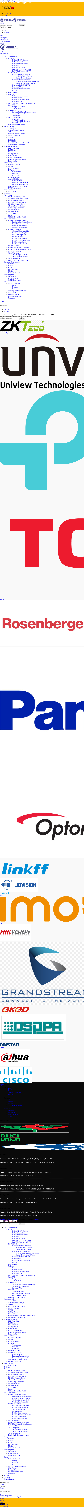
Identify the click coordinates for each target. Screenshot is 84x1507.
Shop (10, 1116)
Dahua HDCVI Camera (20, 60)
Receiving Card (13, 161)
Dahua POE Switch (18, 67)
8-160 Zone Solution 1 (19, 244)
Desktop (11, 264)
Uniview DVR (17, 98)
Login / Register (9, 1479)
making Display (13, 154)
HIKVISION (12, 73)
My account (12, 1112)
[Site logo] (6, 21)
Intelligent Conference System (22, 222)
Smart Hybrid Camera (23, 78)
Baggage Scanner (14, 294)
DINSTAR (15, 175)
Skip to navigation (6, 1)
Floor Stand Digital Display (17, 159)
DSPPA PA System (14, 229)
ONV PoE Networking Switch (18, 198)
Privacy (10, 1091)
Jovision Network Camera (20, 114)
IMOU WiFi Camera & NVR (21, 69)
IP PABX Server (13, 168)
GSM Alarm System (14, 280)
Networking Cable (14, 209)
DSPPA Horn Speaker (19, 238)
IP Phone (11, 170)
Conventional (12, 276)
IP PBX (6, 32)
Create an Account (6, 1495)
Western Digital (5, 333)
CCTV (6, 30)
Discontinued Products (15, 296)
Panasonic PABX (18, 180)
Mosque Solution (13, 246)
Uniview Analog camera (20, 96)
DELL (2, 1048)
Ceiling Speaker (17, 236)
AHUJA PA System (14, 251)
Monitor (10, 271)
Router (10, 215)
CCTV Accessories (14, 117)
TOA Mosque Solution (19, 255)
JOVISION (12, 110)
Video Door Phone (14, 258)
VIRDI (10, 137)
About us (11, 1100)
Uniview (11, 94)
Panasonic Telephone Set (20, 182)
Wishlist (10, 1094)
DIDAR (37, 1219)
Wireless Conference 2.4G (20, 226)
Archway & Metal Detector (17, 290)
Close (2, 301)
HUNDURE (12, 141)
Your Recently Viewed (15, 1105)
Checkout (11, 1110)
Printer (10, 267)
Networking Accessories (16, 208)
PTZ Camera (12, 92)
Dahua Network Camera (20, 64)
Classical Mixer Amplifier (20, 231)
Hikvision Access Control (16, 134)
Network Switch (13, 211)
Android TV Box (18, 119)
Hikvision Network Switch (21, 89)
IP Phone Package (14, 177)
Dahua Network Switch (16, 200)
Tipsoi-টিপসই (12, 128)
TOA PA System (13, 253)
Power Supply (12, 155)
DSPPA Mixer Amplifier (20, 233)
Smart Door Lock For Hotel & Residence (21, 143)
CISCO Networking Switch (17, 217)
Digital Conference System (21, 224)
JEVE (2, 895)
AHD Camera (16, 108)
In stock (6, 311)
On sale (6, 309)
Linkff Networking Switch (16, 197)
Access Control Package (16, 130)
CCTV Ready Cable (19, 123)
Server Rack (12, 213)
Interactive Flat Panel (15, 157)
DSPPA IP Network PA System (18, 247)
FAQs (10, 1089)
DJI (1, 1042)
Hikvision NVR (17, 87)
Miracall (11, 166)
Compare (7, 1477)
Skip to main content (19, 1)
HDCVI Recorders (18, 62)
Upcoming (11, 298)
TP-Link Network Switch (16, 206)
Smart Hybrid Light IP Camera (26, 83)
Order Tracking (13, 1114)
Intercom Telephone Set (20, 184)
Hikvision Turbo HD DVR (21, 85)
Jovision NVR (17, 116)
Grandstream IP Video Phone (17, 186)
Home (2, 315)
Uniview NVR (17, 101)
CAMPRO (11, 105)
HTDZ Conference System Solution (20, 249)
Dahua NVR (16, 65)
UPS (13, 289)
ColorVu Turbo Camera (24, 76)
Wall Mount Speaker (19, 235)
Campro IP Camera (18, 107)
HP (1, 923)
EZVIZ (14, 90)
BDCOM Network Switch (16, 204)
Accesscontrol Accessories (16, 145)
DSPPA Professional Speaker (21, 240)
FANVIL (15, 173)
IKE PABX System (14, 164)
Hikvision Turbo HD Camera (21, 74)
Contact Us (11, 1102)
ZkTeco (10, 132)
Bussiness (7, 1109)
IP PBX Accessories (14, 188)
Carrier (10, 1103)
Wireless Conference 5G (20, 227)
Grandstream (16, 171)
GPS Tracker (12, 191)
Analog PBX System (15, 179)
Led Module (12, 150)
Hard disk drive (13, 269)
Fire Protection (13, 278)
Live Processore (13, 152)
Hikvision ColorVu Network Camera (28, 81)
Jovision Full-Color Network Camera (24, 112)
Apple (2, 1085)
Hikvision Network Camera (21, 80)
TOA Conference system (20, 256)
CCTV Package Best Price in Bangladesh (21, 103)
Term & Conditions (14, 1093)
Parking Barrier (13, 139)
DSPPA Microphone (19, 242)
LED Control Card (14, 148)
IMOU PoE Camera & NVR (21, 71)
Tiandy (2, 599)
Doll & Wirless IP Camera (16, 125)
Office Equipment (14, 273)
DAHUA (11, 58)
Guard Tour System (14, 135)
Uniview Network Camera (21, 99)
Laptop (10, 265)
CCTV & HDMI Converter (21, 121)
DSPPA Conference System (17, 220)
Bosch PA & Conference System (18, 260)
